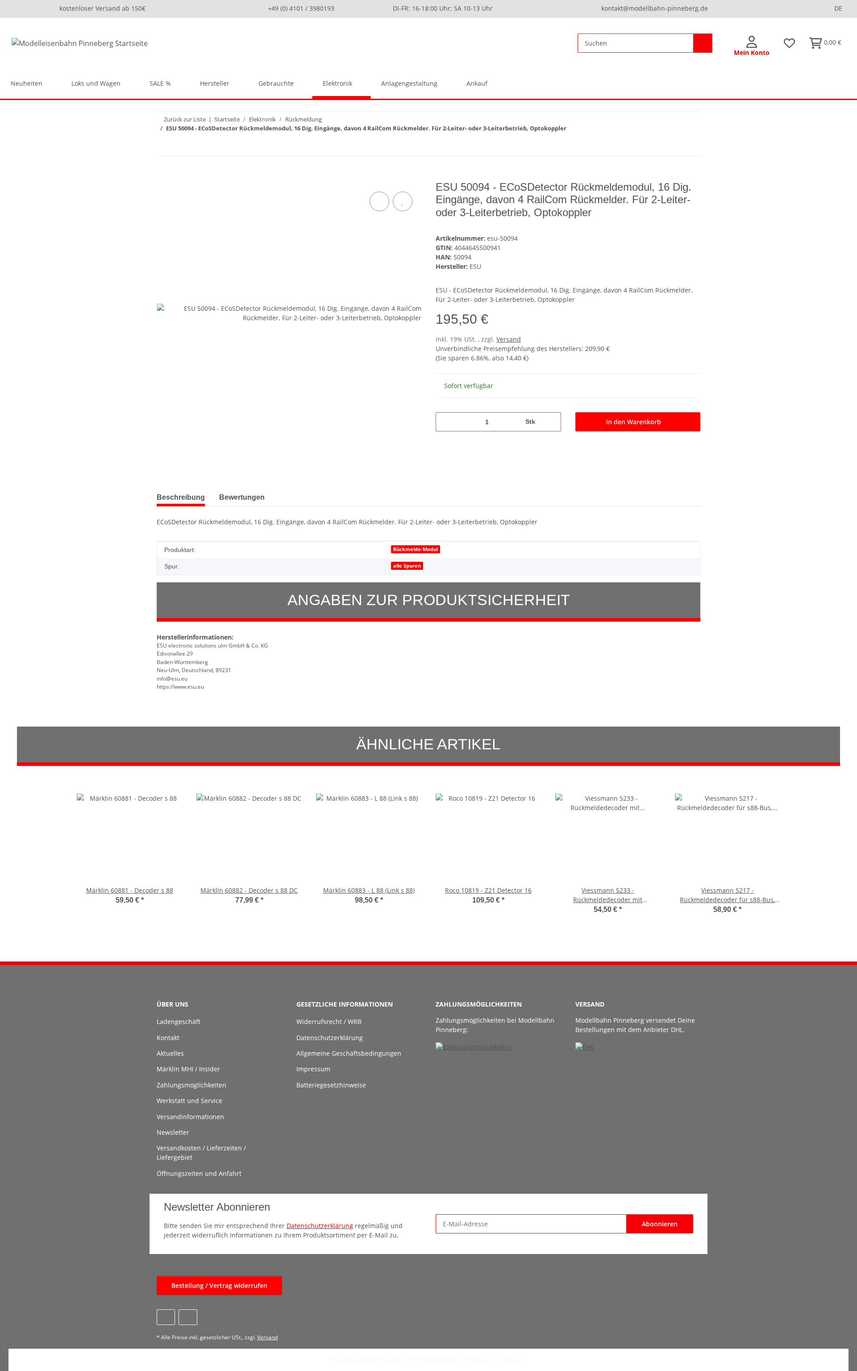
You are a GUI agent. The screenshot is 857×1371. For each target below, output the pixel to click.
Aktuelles (170, 1053)
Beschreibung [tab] (181, 497)
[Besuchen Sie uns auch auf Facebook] (166, 1317)
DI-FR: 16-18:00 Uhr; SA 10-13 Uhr (443, 8)
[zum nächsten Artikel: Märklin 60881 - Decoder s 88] (690, 145)
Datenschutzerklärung (329, 1037)
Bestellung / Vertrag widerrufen (219, 1285)
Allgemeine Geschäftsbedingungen (348, 1053)
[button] (752, 46)
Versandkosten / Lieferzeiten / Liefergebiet (201, 1153)
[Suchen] (702, 43)
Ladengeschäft (178, 1021)
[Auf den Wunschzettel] (402, 201)
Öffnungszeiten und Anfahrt (199, 1173)
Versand (508, 339)
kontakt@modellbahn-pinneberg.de (654, 8)
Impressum (313, 1069)
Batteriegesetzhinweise (331, 1085)
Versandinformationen (190, 1116)
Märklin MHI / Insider (188, 1069)
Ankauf (476, 83)
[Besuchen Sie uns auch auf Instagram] (188, 1317)
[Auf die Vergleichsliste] (379, 201)
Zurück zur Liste (185, 119)
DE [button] (838, 8)
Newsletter (173, 1132)
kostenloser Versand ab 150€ (102, 8)
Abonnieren (660, 1224)
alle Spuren (407, 566)
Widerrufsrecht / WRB (329, 1021)
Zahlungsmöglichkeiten (191, 1085)
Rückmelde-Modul (415, 549)
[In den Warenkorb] (164, 176)
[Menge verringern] (445, 422)
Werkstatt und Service (189, 1100)
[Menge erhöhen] (551, 422)
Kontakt (168, 1037)
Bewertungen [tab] (242, 497)
